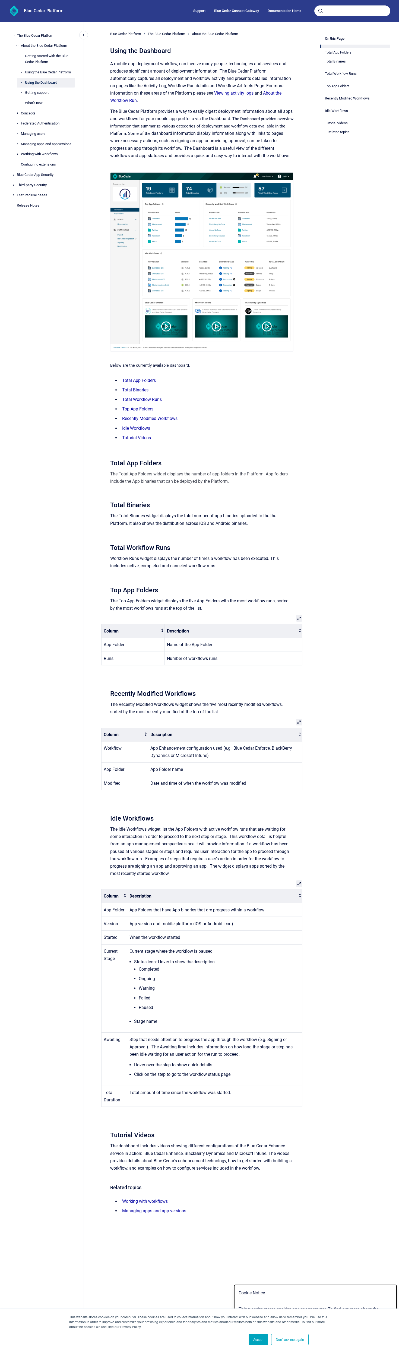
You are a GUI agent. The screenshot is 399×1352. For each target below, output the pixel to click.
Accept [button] (258, 1339)
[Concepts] (17, 113)
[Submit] (320, 11)
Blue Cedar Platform (44, 10)
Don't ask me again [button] (290, 1339)
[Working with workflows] (17, 154)
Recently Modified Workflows (150, 418)
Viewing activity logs (234, 93)
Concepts (28, 113)
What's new (34, 103)
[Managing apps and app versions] (17, 144)
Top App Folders (137, 409)
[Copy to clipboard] (107, 462)
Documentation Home (284, 11)
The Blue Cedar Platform (35, 35)
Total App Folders (139, 380)
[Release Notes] (13, 205)
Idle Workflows (136, 428)
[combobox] (352, 11)
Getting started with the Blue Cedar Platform (46, 59)
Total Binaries (135, 389)
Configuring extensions (38, 164)
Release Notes (28, 205)
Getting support (37, 93)
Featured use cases (32, 195)
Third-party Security (32, 185)
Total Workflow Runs (142, 399)
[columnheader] (133, 631)
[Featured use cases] (13, 195)
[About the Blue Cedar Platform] (17, 45)
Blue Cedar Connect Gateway (236, 11)
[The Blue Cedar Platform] (13, 35)
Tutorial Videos (136, 437)
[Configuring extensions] (17, 164)
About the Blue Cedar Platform (44, 45)
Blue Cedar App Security (35, 175)
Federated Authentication (40, 123)
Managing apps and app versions (46, 144)
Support (199, 11)
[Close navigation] (83, 35)
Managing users (33, 134)
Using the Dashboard (41, 82)
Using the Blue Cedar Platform (48, 72)
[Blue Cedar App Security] (13, 175)
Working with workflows (39, 154)
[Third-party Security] (13, 185)
